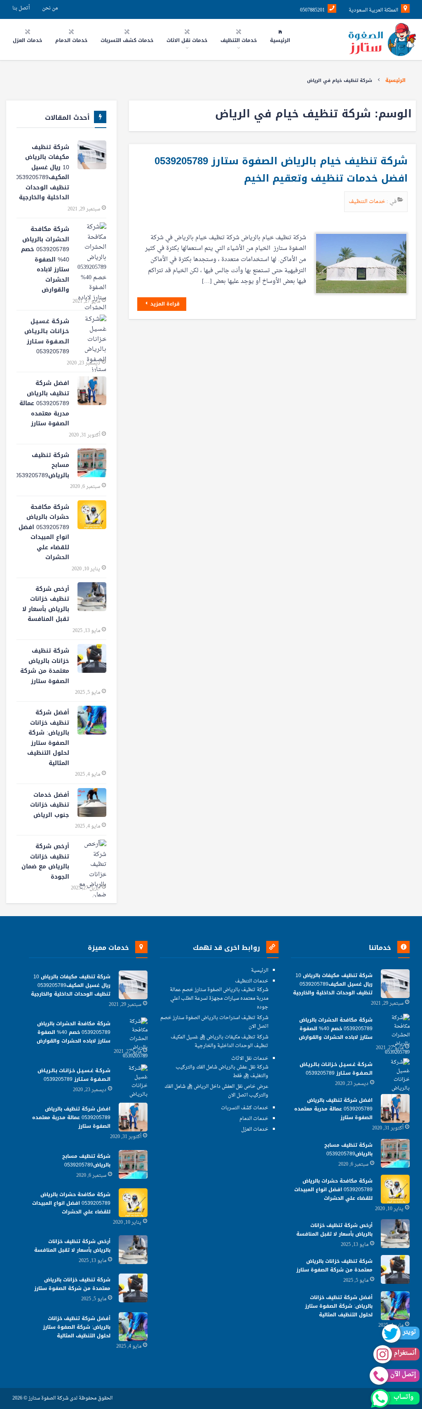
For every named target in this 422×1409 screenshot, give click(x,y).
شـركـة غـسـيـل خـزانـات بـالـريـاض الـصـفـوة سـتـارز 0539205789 (46, 336)
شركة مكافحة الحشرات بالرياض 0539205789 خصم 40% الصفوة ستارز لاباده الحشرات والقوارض (45, 259)
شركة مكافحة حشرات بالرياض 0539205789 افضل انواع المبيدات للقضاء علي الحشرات (44, 532)
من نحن (50, 8)
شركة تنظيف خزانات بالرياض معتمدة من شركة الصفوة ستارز (44, 666)
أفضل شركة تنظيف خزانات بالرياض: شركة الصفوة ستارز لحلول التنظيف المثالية (48, 738)
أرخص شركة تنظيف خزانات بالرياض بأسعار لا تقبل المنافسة (45, 604)
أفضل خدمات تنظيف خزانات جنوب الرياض (49, 805)
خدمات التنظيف (368, 201)
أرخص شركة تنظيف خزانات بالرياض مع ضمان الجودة (45, 861)
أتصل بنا (21, 8)
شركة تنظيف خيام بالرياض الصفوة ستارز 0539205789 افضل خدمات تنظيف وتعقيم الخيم (281, 170)
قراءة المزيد (164, 303)
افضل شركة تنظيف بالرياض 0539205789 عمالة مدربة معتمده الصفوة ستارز (44, 403)
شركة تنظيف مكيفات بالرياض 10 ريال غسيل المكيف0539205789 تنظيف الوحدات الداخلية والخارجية (42, 172)
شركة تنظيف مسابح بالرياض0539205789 (42, 465)
